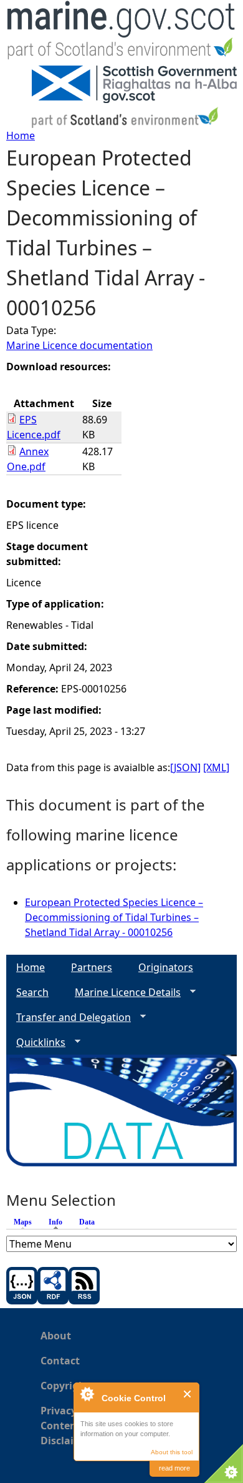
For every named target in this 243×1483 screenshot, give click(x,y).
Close (188, 1394)
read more (174, 1468)
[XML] (216, 767)
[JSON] (185, 767)
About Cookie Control (86, 1393)
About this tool (172, 1452)
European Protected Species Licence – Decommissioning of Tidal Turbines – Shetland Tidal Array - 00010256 (114, 917)
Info (59, 1222)
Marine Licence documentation (79, 345)
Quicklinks (35, 1042)
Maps (23, 1222)
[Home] (121, 33)
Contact (60, 1360)
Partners (91, 967)
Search (32, 992)
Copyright (65, 1385)
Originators (165, 967)
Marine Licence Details (123, 992)
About (55, 1336)
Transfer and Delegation (68, 1017)
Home (20, 135)
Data (87, 1222)
